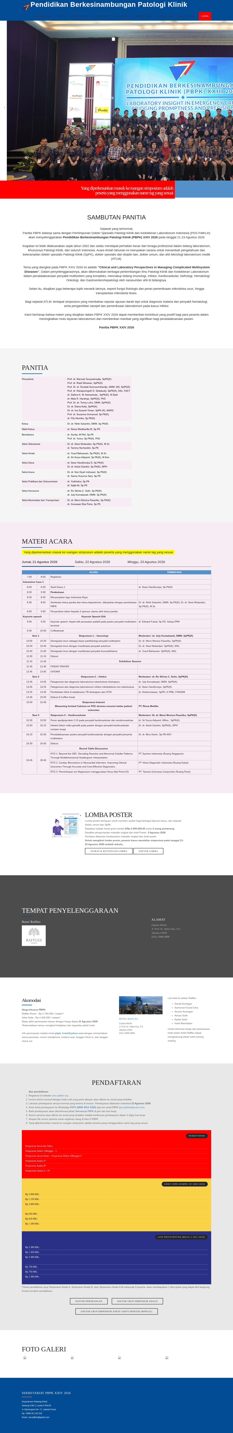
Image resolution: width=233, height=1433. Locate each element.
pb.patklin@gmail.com (132, 1107)
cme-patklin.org (60, 1095)
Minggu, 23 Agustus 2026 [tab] (146, 562)
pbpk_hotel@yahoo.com (69, 1033)
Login (205, 16)
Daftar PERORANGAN (88, 1301)
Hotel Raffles (128, 1019)
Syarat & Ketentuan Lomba (108, 851)
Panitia (61, 16)
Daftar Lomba (148, 851)
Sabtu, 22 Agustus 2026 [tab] (92, 562)
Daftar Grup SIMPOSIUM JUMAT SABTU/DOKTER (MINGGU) (116, 1311)
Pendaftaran (143, 16)
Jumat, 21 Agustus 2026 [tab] (39, 562)
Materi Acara (79, 16)
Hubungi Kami (186, 16)
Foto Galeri (164, 16)
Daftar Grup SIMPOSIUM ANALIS (137, 1301)
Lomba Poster (102, 16)
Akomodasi (123, 16)
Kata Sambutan (42, 16)
